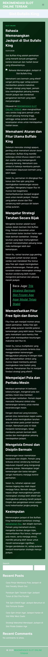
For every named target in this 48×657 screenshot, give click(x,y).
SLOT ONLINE (11, 26)
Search (6, 563)
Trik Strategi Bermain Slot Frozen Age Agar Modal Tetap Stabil (24, 295)
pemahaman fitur (13, 524)
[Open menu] (43, 4)
